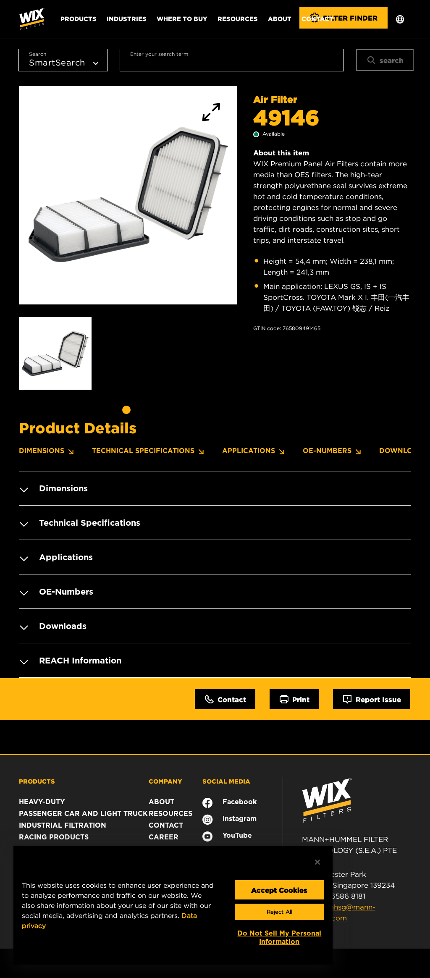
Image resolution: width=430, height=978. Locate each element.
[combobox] (231, 60)
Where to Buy (182, 18)
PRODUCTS (37, 781)
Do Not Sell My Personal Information (279, 937)
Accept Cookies (279, 890)
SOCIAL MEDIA (226, 781)
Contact (317, 18)
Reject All (279, 911)
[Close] (317, 862)
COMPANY (165, 781)
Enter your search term (159, 54)
